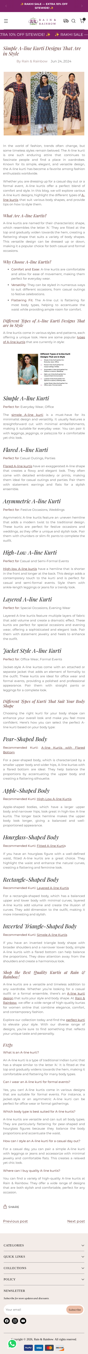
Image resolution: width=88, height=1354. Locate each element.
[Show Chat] (13, 1344)
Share (13, 1207)
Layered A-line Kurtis (53, 888)
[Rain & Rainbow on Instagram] (15, 1321)
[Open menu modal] (6, 21)
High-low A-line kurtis (20, 569)
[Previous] (6, 6)
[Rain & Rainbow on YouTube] (23, 1321)
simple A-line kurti (27, 415)
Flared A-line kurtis (17, 466)
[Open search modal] (73, 21)
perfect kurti (75, 1020)
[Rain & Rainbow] (42, 21)
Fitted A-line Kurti (50, 846)
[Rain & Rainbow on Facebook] (7, 1321)
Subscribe (75, 1309)
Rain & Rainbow (43, 1339)
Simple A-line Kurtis (52, 935)
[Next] (81, 6)
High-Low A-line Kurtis (54, 799)
